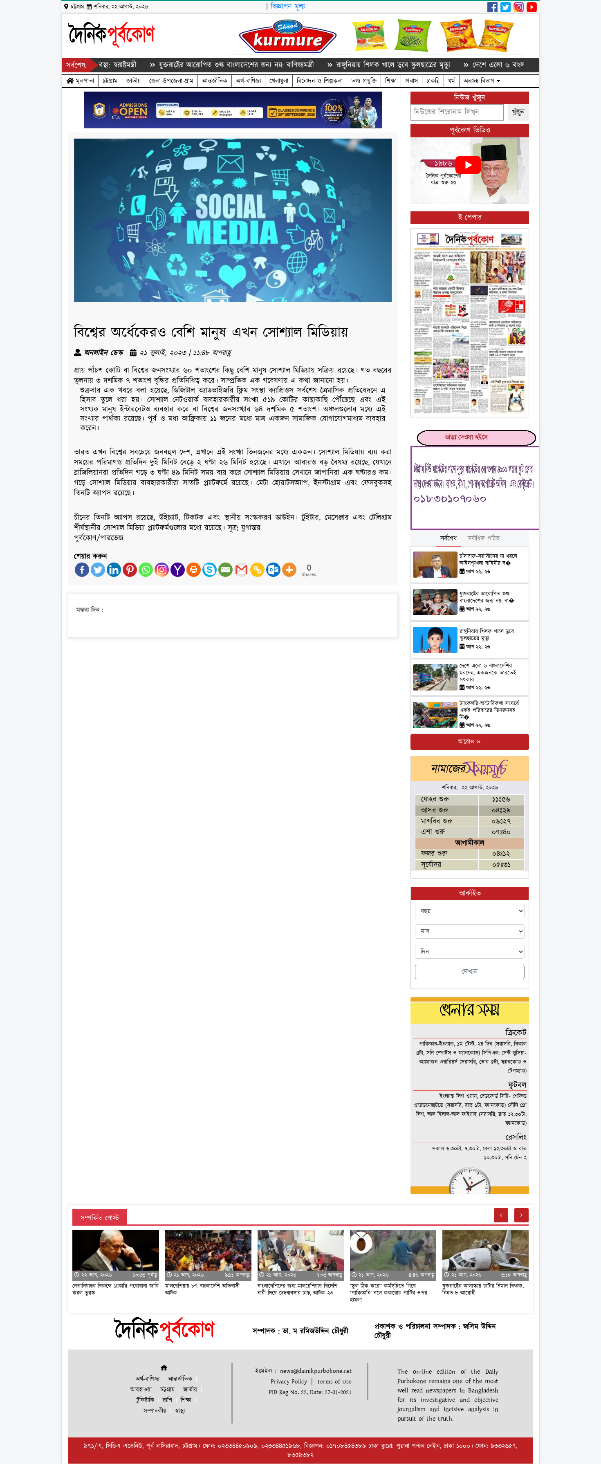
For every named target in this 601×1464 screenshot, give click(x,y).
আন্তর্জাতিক (214, 80)
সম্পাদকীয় (155, 1411)
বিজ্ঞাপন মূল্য (288, 7)
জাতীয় (133, 80)
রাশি (167, 1400)
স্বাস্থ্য (180, 1411)
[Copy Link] (257, 570)
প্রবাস (411, 80)
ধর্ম (451, 80)
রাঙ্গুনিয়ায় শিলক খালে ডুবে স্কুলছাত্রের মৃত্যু (347, 65)
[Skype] (209, 570)
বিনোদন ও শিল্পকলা (320, 80)
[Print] (193, 570)
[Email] (225, 570)
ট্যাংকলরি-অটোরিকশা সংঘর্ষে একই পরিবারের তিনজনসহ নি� (489, 710)
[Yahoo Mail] (177, 570)
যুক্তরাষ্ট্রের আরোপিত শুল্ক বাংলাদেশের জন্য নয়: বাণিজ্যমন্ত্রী (191, 65)
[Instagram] (162, 570)
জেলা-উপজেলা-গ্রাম (171, 80)
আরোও (467, 742)
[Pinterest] (130, 570)
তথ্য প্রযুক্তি (364, 80)
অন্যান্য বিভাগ (480, 80)
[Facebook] (82, 570)
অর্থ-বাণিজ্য (248, 80)
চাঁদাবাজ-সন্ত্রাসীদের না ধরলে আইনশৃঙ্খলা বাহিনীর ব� (488, 559)
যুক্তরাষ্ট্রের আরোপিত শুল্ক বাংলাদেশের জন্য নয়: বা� (487, 597)
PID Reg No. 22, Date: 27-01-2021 (310, 1392)
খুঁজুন (518, 112)
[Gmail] (241, 570)
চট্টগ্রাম (110, 80)
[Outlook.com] (273, 570)
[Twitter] (98, 570)
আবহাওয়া (141, 1390)
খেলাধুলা (278, 80)
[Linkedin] (114, 570)
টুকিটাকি (145, 1400)
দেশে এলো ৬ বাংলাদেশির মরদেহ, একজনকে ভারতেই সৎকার (510, 65)
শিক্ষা (391, 80)
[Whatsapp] (146, 570)
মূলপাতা (84, 80)
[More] (289, 570)
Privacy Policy (289, 1381)
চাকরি (433, 80)
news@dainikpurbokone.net (316, 1371)
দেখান (470, 972)
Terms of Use (334, 1381)
